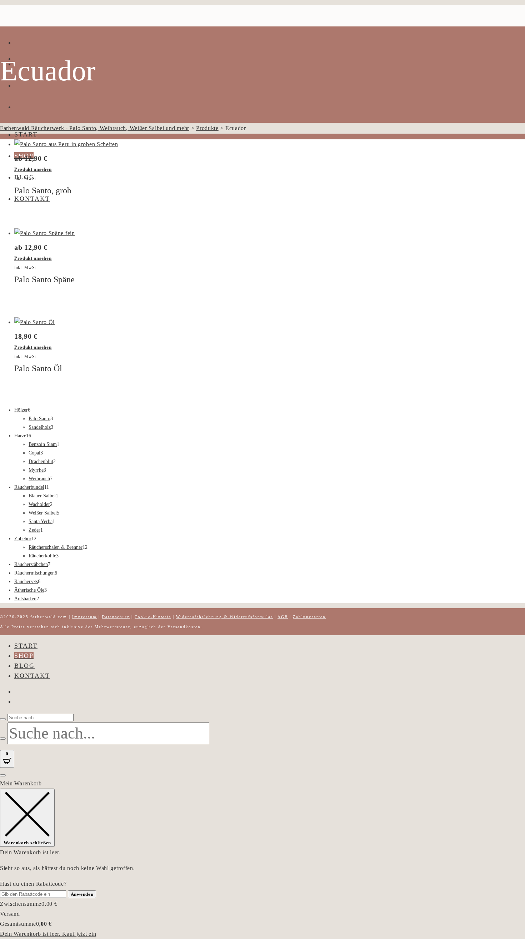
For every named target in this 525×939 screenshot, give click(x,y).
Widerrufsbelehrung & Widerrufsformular (224, 617)
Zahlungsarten (309, 617)
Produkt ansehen (33, 169)
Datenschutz (116, 617)
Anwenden (82, 894)
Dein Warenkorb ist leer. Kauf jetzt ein (48, 934)
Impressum (84, 617)
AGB (283, 617)
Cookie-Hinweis (153, 617)
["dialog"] (262, 859)
